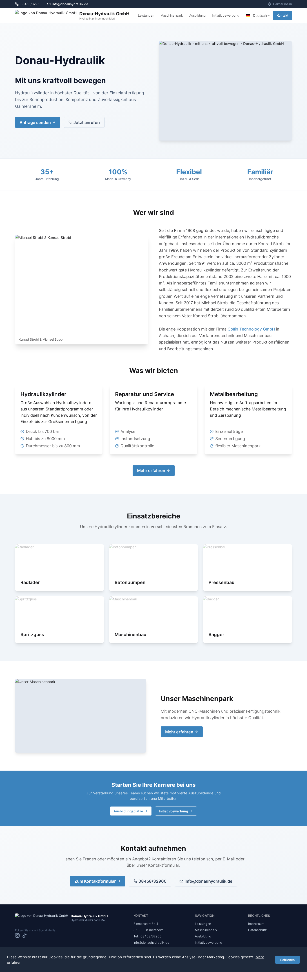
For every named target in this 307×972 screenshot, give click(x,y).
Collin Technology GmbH (251, 329)
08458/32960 (152, 881)
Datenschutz (257, 930)
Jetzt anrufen (86, 122)
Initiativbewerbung (225, 15)
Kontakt (282, 15)
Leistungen (146, 15)
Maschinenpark (171, 15)
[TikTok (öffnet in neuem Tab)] (24, 935)
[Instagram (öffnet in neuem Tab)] (17, 935)
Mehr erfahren (151, 470)
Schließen (287, 960)
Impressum (256, 924)
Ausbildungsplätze (128, 811)
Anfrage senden (35, 122)
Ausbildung (197, 15)
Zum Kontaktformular (95, 881)
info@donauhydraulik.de (70, 4)
